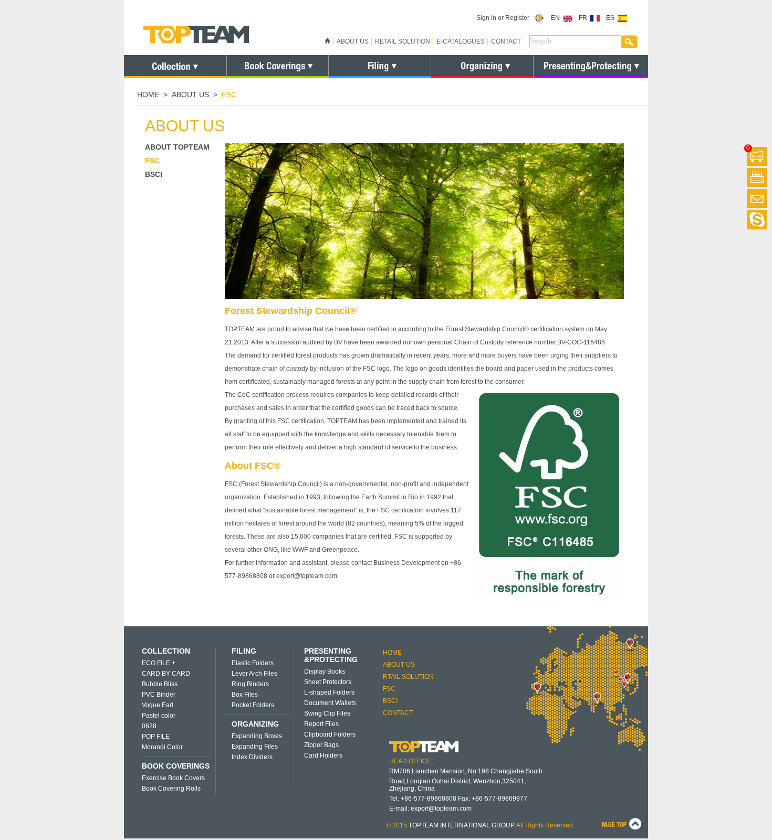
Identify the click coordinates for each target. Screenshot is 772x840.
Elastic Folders (253, 663)
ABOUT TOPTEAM (177, 147)
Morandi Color (162, 747)
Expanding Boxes (257, 736)
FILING (244, 651)
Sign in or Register (505, 18)
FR (584, 18)
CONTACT (506, 41)
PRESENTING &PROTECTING (331, 655)
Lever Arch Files (254, 673)
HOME (148, 94)
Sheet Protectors (327, 682)
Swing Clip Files (327, 713)
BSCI (153, 174)
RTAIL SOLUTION (408, 676)
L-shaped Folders (329, 692)
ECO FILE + (158, 663)
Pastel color (158, 715)
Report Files (321, 724)
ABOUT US (353, 41)
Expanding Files (255, 746)
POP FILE (156, 736)
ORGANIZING (255, 724)
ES (612, 18)
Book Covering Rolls (171, 788)
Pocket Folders (253, 705)
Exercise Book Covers (173, 778)
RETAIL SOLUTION (402, 41)
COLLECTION (166, 651)
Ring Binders (250, 684)
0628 (149, 726)
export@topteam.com (441, 808)
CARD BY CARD (166, 673)
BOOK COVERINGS (176, 766)
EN (557, 18)
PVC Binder (158, 694)
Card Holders (323, 755)
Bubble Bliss (160, 684)
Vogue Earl (157, 705)
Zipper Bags (321, 745)
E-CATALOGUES (460, 41)
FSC (152, 160)
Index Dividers (252, 757)
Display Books (324, 671)
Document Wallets (330, 703)
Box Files (245, 694)
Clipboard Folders (330, 734)
